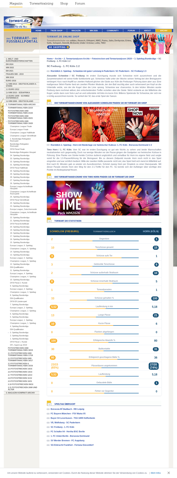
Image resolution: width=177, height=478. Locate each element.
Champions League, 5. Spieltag (23, 261)
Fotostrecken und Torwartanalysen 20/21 (20, 117)
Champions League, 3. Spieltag (23, 292)
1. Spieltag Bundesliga (19, 339)
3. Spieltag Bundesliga (19, 332)
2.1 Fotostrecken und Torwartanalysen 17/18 (20, 354)
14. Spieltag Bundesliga (19, 252)
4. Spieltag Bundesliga (19, 326)
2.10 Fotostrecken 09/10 (20, 384)
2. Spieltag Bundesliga (19, 336)
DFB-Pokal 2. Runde (18, 283)
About (147, 31)
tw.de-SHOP (56, 31)
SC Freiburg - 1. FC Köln (62, 427)
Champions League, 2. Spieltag (23, 311)
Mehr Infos (156, 473)
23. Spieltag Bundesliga (19, 206)
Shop (64, 3)
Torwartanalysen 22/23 (20, 108)
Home (50, 58)
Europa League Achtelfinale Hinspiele (21, 187)
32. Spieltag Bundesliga (19, 162)
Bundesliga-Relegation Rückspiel (19, 145)
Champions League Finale (21, 126)
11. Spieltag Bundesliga (19, 270)
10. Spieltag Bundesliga (19, 280)
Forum (80, 3)
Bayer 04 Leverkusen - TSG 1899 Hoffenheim (73, 418)
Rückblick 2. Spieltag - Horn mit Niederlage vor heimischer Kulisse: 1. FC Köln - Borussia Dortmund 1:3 (101, 145)
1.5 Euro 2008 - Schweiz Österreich (18, 97)
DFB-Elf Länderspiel (18, 301)
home (38, 31)
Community (113, 31)
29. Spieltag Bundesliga (19, 174)
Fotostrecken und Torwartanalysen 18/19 (20, 349)
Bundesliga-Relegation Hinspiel (23, 152)
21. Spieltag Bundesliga (19, 221)
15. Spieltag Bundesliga (19, 242)
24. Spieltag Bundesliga (19, 203)
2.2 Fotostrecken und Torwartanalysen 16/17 (20, 359)
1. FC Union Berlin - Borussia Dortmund (70, 436)
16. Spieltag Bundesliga (19, 239)
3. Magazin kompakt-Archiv (20, 393)
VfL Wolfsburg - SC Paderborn (65, 422)
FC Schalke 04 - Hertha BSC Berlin (68, 431)
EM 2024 (9, 64)
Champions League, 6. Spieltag (23, 249)
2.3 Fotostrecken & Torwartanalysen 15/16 (20, 365)
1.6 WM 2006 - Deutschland (19, 101)
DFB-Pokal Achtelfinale (19, 224)
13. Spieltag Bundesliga (19, 255)
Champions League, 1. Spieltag (23, 323)
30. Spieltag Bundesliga (19, 171)
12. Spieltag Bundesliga (19, 264)
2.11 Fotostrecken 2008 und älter (22, 388)
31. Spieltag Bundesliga (19, 165)
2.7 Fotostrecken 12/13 (20, 375)
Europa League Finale (19, 129)
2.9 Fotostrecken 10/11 (20, 381)
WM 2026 (94, 31)
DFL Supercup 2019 (18, 345)
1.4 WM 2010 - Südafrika (18, 92)
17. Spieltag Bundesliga (19, 236)
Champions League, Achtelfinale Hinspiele (23, 213)
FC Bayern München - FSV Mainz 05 (68, 413)
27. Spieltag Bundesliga (19, 180)
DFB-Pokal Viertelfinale (19, 200)
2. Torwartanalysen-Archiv (21, 104)
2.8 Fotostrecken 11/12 (20, 378)
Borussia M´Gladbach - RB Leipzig (67, 409)
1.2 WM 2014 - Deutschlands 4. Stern (21, 85)
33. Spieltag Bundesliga (19, 158)
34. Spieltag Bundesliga (19, 155)
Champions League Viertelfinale (23, 136)
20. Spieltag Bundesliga (19, 227)
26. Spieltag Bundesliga (19, 183)
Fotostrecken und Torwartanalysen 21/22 (20, 112)
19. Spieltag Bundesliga (19, 230)
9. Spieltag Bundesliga (19, 286)
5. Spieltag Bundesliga (19, 317)
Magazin (16, 3)
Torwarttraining (41, 3)
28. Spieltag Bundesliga (19, 177)
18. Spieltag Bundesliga (19, 233)
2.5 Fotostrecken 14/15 (20, 369)
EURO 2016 (11, 81)
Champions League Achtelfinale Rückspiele (23, 193)
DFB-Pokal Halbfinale (19, 168)
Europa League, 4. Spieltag (21, 273)
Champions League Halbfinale (22, 133)
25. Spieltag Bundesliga (19, 197)
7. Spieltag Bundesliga (19, 304)
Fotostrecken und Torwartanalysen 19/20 (20, 122)
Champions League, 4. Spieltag (23, 277)
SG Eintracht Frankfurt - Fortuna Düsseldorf (72, 445)
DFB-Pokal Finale (17, 149)
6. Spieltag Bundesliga (19, 314)
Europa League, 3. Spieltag (21, 289)
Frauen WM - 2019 (15, 74)
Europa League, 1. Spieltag (21, 320)
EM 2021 (9, 71)
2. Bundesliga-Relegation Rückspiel (20, 140)
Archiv (163, 31)
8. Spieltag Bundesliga (19, 295)
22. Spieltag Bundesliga (19, 217)
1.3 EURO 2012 (12, 89)
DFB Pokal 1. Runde (18, 342)
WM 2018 (10, 77)
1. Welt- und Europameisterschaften (19, 60)
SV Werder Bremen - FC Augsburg (67, 440)
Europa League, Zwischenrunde (23, 209)
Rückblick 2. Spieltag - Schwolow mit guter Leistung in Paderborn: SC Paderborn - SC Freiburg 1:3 (98, 71)
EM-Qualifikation (17, 267)
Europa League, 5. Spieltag (21, 258)
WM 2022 (10, 67)
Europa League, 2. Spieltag (21, 308)
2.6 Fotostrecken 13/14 (20, 372)
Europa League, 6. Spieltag (21, 245)
